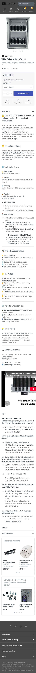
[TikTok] (20, 626)
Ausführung (6, 83)
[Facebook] (10, 626)
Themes (4, 657)
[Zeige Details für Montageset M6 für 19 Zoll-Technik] (9, 595)
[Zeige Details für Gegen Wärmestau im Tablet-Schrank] (26, 595)
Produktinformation (7, 533)
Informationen (6, 634)
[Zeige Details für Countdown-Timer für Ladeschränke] (26, 551)
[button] (4, 93)
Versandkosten (20, 80)
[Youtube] (26, 626)
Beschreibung (6, 111)
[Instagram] (15, 626)
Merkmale (4, 528)
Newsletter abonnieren (8, 651)
